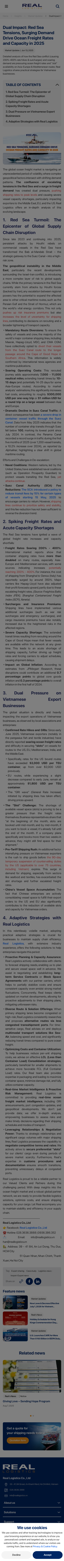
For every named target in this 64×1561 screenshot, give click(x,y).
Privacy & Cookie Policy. (45, 1546)
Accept (48, 1554)
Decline (16, 1554)
